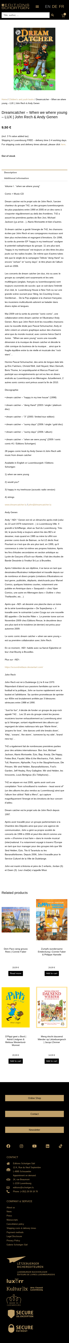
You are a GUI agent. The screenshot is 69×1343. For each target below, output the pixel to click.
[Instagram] (21, 1146)
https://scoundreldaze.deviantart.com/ (24, 667)
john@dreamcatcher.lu (39, 504)
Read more (15, 973)
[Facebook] (8, 1146)
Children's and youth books (21, 99)
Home (4, 99)
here (63, 144)
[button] (37, 6)
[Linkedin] (47, 1146)
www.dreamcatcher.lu (15, 504)
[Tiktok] (60, 1146)
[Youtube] (34, 1146)
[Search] (52, 15)
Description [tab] (10, 172)
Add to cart (51, 973)
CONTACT (12, 1157)
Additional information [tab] (16, 178)
